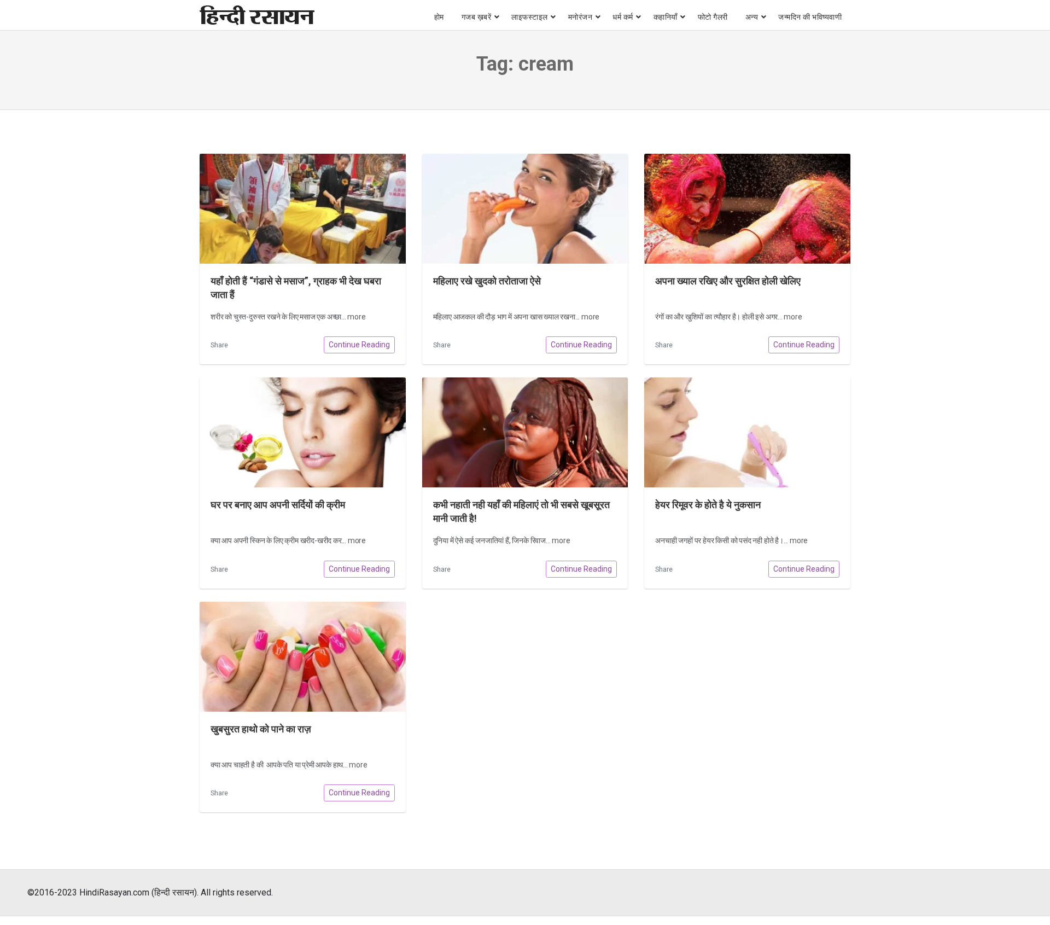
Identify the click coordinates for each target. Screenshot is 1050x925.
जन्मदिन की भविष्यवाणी (810, 17)
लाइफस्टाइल (529, 17)
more (356, 316)
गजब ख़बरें (477, 17)
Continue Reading (359, 344)
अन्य (752, 17)
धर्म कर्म (622, 17)
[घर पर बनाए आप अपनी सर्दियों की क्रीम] (303, 432)
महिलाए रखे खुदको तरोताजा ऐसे (487, 281)
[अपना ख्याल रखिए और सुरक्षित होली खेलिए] (747, 209)
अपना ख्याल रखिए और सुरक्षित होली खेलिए (728, 281)
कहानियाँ (666, 17)
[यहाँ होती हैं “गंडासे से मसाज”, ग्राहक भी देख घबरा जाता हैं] (303, 209)
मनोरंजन (580, 17)
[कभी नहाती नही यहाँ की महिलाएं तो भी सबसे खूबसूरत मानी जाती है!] (525, 432)
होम (439, 17)
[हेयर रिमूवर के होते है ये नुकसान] (747, 432)
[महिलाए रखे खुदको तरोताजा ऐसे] (525, 209)
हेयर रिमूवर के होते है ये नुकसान (708, 504)
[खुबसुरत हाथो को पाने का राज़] (303, 657)
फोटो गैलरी (713, 17)
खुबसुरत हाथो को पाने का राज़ (261, 729)
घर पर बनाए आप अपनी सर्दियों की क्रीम (278, 504)
